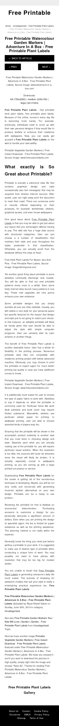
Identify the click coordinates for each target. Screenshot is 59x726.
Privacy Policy (41, 714)
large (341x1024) (30, 102)
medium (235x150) (38, 99)
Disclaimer (14, 714)
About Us (13, 711)
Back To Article (20, 58)
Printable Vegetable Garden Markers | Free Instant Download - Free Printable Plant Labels (26, 639)
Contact (26, 711)
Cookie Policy (41, 711)
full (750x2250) (18, 99)
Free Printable (29, 12)
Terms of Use (36, 717)
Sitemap (21, 717)
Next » (46, 66)
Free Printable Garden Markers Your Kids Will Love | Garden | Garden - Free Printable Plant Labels (28, 621)
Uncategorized (12, 611)
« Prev (13, 66)
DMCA (27, 714)
